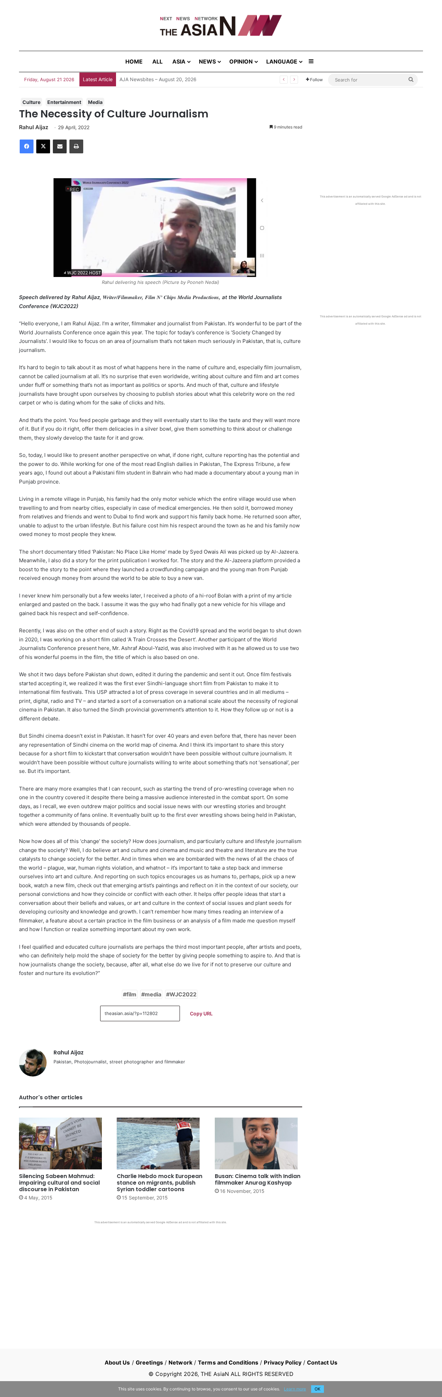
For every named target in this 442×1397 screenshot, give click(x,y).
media (153, 994)
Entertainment (64, 102)
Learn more (295, 1388)
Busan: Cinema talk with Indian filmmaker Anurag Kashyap (257, 1179)
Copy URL (201, 1013)
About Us (117, 1362)
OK (317, 1388)
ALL (157, 61)
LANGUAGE (281, 61)
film (131, 994)
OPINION (241, 61)
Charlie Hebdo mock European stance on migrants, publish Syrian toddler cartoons (159, 1183)
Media (95, 102)
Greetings (149, 1362)
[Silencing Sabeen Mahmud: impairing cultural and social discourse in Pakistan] (62, 1143)
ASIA (178, 61)
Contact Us (322, 1362)
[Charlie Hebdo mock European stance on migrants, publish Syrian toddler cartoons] (160, 1143)
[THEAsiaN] (221, 25)
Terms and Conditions (228, 1362)
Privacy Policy (282, 1362)
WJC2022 (183, 994)
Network (180, 1362)
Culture (31, 102)
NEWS (207, 61)
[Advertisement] (160, 1276)
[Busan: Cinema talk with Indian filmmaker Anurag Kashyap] (258, 1143)
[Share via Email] (60, 146)
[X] (43, 146)
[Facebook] (26, 146)
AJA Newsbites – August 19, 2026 (157, 79)
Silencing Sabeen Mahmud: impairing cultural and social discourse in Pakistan (59, 1183)
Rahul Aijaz (33, 127)
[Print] (76, 146)
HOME (134, 61)
